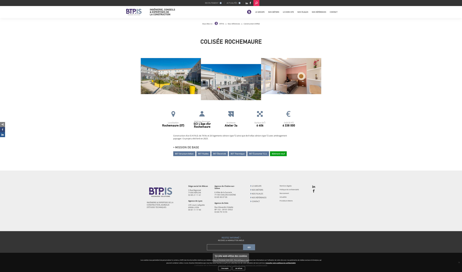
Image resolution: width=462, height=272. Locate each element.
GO (249, 247)
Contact (333, 12)
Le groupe (260, 12)
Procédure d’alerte (286, 201)
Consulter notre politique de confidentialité (281, 263)
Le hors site (288, 12)
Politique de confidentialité (289, 189)
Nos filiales (302, 12)
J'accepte (224, 268)
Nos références (319, 12)
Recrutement (284, 193)
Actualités (283, 197)
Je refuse (238, 268)
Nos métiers (273, 12)
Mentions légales (286, 186)
